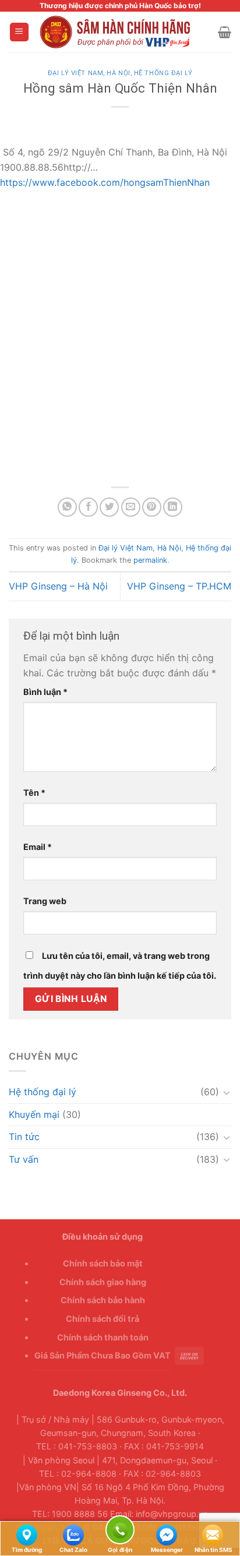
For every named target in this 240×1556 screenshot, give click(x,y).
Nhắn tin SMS (213, 1534)
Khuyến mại (34, 1114)
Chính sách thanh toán (103, 1337)
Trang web (44, 901)
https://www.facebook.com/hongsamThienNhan (105, 182)
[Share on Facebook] (88, 507)
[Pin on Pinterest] (151, 507)
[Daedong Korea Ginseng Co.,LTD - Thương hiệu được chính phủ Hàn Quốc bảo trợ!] (123, 31)
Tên (34, 793)
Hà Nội (118, 73)
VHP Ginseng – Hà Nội (58, 586)
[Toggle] (226, 1092)
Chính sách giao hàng (102, 1282)
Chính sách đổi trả (102, 1319)
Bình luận (45, 692)
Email (37, 847)
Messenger (167, 1534)
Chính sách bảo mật (103, 1263)
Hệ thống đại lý (163, 73)
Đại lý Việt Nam (75, 73)
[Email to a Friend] (130, 507)
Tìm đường (27, 1534)
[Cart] (224, 32)
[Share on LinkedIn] (172, 507)
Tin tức (24, 1136)
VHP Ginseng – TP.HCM (179, 586)
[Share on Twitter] (109, 507)
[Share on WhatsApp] (67, 507)
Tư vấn (23, 1159)
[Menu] (19, 32)
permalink (150, 560)
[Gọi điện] (120, 1532)
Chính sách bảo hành (103, 1300)
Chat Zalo (73, 1534)
